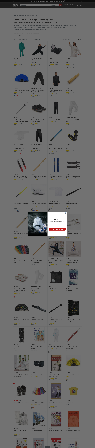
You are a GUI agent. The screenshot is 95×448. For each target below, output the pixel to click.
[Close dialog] (65, 213)
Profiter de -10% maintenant (57, 229)
